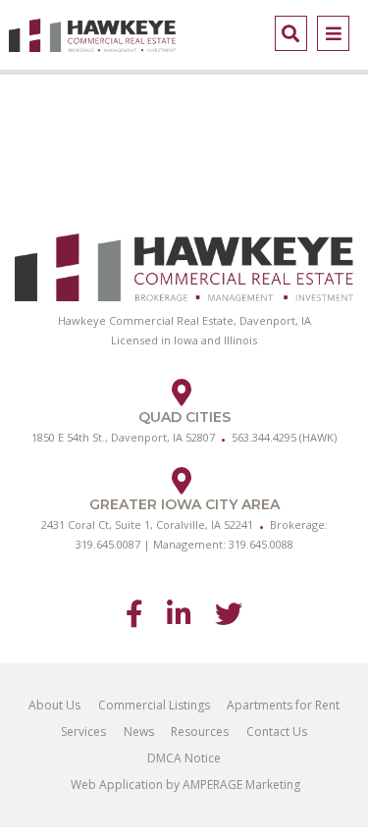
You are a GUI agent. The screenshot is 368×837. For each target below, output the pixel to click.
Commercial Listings (154, 705)
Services (83, 731)
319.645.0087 (108, 544)
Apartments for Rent (283, 705)
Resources (200, 731)
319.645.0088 (261, 544)
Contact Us (276, 731)
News (139, 731)
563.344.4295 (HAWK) (284, 437)
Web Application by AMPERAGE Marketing (184, 784)
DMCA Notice (184, 758)
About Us (54, 705)
